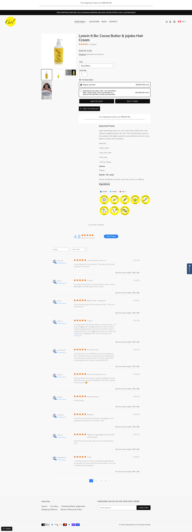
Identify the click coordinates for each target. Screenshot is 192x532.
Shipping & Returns (50, 509)
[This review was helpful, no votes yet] (134, 273)
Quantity (82, 70)
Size (81, 62)
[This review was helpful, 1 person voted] (134, 471)
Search (44, 506)
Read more (78, 336)
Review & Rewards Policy (71, 509)
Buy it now (132, 101)
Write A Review (111, 236)
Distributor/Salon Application (73, 506)
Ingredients (104, 184)
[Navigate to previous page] (86, 480)
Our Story (54, 506)
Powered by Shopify (143, 525)
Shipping (82, 54)
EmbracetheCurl (130, 525)
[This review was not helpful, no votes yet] (137, 273)
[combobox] (61, 249)
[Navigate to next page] (106, 480)
